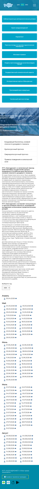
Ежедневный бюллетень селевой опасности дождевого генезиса (17, 143)
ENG (26, 4)
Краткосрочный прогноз (14, 149)
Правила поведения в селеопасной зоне (18, 160)
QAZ (18, 4)
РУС (22, 4)
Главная (3, 113)
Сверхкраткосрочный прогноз (16, 154)
